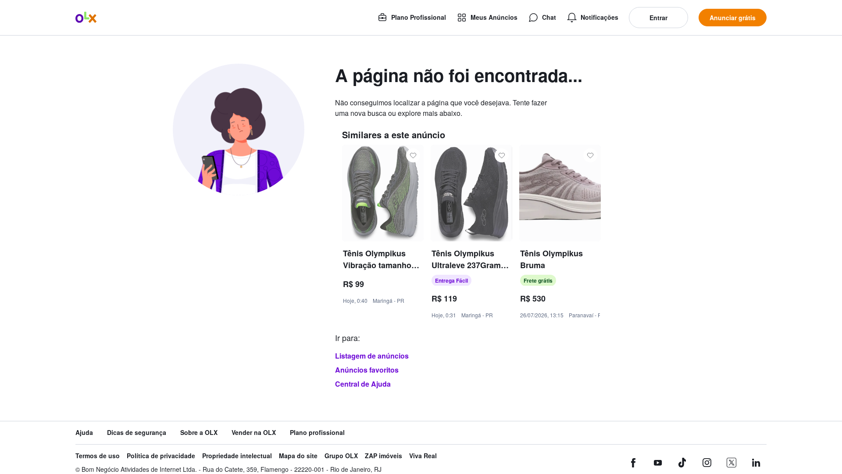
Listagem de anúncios (372, 356)
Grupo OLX (341, 456)
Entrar (658, 17)
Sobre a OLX (199, 432)
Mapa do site (298, 456)
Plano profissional (317, 432)
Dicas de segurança (136, 432)
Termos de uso (97, 456)
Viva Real (423, 456)
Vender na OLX (254, 432)
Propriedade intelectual (237, 456)
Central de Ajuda (363, 384)
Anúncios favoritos (367, 370)
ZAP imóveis (383, 456)
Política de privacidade (161, 456)
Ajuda (84, 432)
